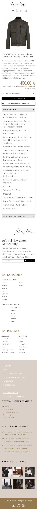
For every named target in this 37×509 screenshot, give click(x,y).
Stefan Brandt (23, 347)
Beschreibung (9, 109)
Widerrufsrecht (10, 393)
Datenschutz (9, 385)
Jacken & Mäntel (16, 307)
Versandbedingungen (12, 373)
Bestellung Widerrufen (13, 396)
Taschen (4, 299)
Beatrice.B (5, 339)
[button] (14, 51)
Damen (21, 283)
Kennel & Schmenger (8, 352)
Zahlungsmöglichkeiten (14, 377)
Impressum (8, 381)
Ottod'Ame (22, 344)
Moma (21, 341)
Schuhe (4, 296)
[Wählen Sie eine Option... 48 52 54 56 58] (18, 93)
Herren (21, 285)
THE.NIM (21, 349)
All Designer (5, 336)
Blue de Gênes (6, 344)
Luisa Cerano (23, 336)
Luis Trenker (23, 339)
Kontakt (7, 369)
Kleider (4, 283)
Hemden (5, 285)
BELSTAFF (5, 341)
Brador (4, 347)
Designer (5, 293)
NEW (3, 291)
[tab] (18, 110)
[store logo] (18, 4)
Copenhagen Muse (7, 349)
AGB (5, 389)
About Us (7, 366)
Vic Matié (22, 352)
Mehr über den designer (14, 216)
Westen (4, 288)
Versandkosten (22, 86)
